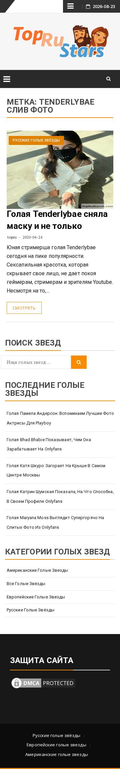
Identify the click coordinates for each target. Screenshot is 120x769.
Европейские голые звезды (36, 596)
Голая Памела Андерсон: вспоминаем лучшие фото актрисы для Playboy (60, 418)
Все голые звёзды (26, 583)
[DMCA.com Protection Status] (43, 682)
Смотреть (24, 308)
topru (12, 237)
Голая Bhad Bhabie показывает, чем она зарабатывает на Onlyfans (49, 444)
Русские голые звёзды (36, 140)
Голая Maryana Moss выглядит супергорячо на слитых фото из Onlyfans (55, 522)
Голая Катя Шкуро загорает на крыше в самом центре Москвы (56, 470)
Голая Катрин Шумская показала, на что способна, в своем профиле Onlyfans (60, 496)
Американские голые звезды (37, 570)
